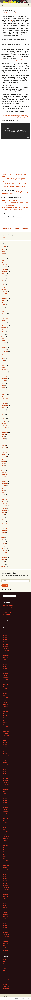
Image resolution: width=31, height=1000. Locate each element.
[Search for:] (28, 5)
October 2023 (4, 322)
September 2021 (4, 378)
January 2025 (3, 289)
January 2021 (3, 396)
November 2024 (4, 293)
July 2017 (3, 488)
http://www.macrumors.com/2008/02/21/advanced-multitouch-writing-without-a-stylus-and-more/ (14, 199)
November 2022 (4, 347)
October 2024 (4, 296)
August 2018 (3, 461)
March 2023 (3, 338)
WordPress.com (6, 988)
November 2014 (4, 552)
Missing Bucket (6, 228)
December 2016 (4, 503)
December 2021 (4, 372)
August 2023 (3, 327)
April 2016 (3, 521)
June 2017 (3, 490)
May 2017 (3, 492)
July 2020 (3, 410)
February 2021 (4, 394)
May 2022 (3, 360)
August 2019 (3, 434)
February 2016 (4, 523)
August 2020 (3, 407)
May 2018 (3, 468)
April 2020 (3, 416)
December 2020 (4, 398)
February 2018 (4, 474)
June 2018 (3, 465)
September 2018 (4, 459)
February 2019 (4, 447)
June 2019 (3, 439)
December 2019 (4, 425)
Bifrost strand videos (7, 612)
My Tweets (3, 237)
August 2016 (3, 512)
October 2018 (4, 456)
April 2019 (3, 443)
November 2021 (4, 374)
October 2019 (4, 430)
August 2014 (3, 559)
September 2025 (4, 271)
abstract (4, 959)
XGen (4, 970)
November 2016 (4, 506)
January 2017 (3, 501)
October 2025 (4, 269)
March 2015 (3, 544)
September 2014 (4, 557)
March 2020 (3, 418)
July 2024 (3, 302)
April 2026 (3, 255)
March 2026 (3, 258)
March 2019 (3, 445)
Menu (2, 5)
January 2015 (3, 548)
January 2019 (3, 450)
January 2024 (3, 316)
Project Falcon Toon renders (8, 605)
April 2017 (3, 494)
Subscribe (5, 585)
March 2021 (3, 392)
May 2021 (3, 387)
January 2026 (3, 262)
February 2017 (4, 499)
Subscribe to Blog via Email (8, 573)
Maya (4, 963)
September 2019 (4, 432)
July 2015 (3, 535)
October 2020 (4, 403)
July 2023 (3, 329)
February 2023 (4, 340)
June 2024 (3, 305)
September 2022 (4, 351)
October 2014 (4, 555)
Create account (6, 979)
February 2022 (4, 367)
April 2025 (3, 282)
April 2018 (3, 470)
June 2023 (3, 331)
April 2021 (3, 389)
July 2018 (3, 463)
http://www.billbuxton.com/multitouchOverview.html (13, 187)
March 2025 (3, 284)
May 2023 (3, 334)
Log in (4, 982)
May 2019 (3, 441)
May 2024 (3, 307)
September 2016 (4, 510)
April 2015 (3, 541)
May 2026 (3, 253)
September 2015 (4, 530)
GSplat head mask (6, 610)
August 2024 (3, 300)
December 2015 (4, 526)
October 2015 (4, 528)
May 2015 (3, 539)
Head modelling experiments (21, 228)
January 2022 (3, 369)
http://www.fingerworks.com (7, 41)
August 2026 (3, 246)
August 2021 (3, 380)
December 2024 (4, 291)
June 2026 (3, 251)
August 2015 (3, 532)
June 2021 (3, 385)
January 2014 (3, 566)
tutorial (4, 966)
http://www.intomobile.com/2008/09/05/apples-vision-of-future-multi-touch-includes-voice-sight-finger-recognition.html (15, 116)
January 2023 (3, 343)
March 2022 (3, 365)
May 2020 (3, 414)
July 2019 (3, 436)
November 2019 (4, 427)
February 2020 (4, 421)
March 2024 (3, 311)
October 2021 (4, 376)
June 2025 (3, 278)
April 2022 (3, 363)
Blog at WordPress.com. (6, 996)
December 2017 (4, 479)
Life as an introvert (6, 614)
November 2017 (4, 481)
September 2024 (4, 298)
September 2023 (4, 325)
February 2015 (4, 546)
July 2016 (3, 514)
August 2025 (3, 273)
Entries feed (5, 984)
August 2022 (3, 354)
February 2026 (4, 260)
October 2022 (4, 349)
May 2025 (3, 280)
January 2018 (3, 477)
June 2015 (3, 537)
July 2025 (3, 276)
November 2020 (4, 401)
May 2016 (3, 519)
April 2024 (3, 309)
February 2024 (4, 313)
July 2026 (3, 249)
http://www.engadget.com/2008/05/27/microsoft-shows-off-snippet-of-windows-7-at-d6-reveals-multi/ (15, 184)
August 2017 (3, 485)
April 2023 (3, 336)
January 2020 (3, 423)
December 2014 (4, 550)
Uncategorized (13, 13)
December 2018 (4, 452)
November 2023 (4, 320)
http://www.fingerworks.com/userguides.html (11, 60)
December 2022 (4, 345)
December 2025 (4, 264)
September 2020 (4, 405)
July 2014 (3, 561)
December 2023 (4, 318)
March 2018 (3, 472)
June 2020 (3, 412)
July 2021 (3, 383)
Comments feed (6, 986)
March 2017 (3, 497)
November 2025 (4, 267)
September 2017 (4, 483)
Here (12, 20)
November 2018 (4, 454)
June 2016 (3, 517)
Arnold (4, 961)
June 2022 (3, 358)
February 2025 (4, 287)
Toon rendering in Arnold (7, 608)
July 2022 (3, 356)
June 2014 (3, 564)
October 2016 (4, 508)
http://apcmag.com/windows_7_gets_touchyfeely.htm (13, 178)
